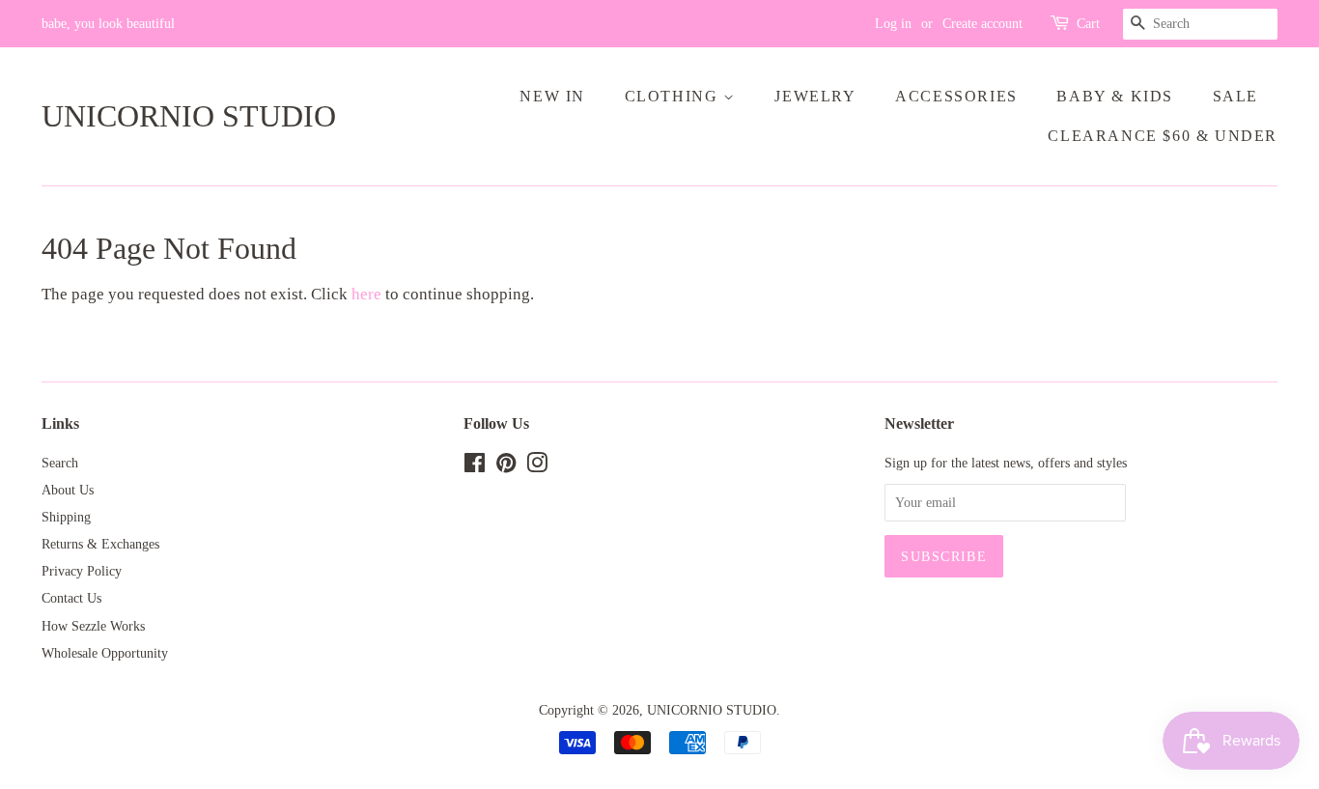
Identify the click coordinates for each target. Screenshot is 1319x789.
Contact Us (71, 598)
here (366, 294)
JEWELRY (815, 96)
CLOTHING (674, 96)
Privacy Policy (82, 570)
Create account (982, 23)
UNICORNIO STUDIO (189, 116)
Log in (893, 23)
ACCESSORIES (956, 96)
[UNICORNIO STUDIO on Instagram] (536, 466)
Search (60, 462)
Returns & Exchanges (100, 543)
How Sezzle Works (93, 626)
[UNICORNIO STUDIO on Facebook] (474, 466)
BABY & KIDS (1114, 96)
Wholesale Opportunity (105, 653)
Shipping (66, 516)
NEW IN (552, 96)
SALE (1235, 96)
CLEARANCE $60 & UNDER (1162, 135)
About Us (68, 489)
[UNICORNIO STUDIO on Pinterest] (506, 466)
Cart (1088, 23)
